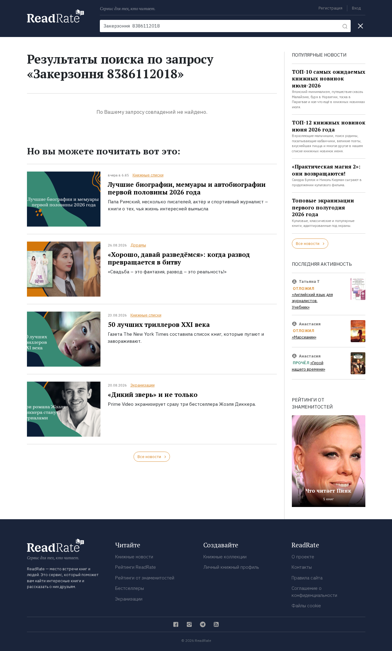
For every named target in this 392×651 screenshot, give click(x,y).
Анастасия (310, 324)
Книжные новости (134, 557)
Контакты (302, 567)
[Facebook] (176, 624)
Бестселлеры (129, 588)
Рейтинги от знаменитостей (144, 578)
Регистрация (330, 8)
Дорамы (138, 245)
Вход (356, 8)
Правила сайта (307, 578)
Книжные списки (148, 175)
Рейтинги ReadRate (135, 567)
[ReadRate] (55, 16)
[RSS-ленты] (216, 624)
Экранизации (142, 385)
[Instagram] (189, 624)
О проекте (303, 557)
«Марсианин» (304, 337)
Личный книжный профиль (231, 567)
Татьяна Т (309, 281)
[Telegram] (203, 624)
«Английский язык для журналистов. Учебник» (312, 301)
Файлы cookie (306, 605)
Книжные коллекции (225, 557)
